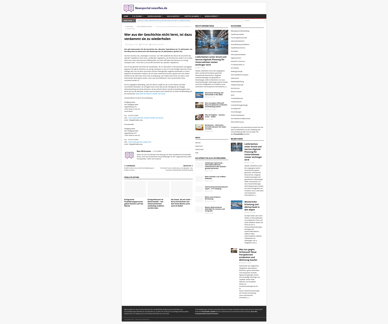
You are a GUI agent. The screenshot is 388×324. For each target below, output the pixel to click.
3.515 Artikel (157, 151)
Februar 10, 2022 (211, 201)
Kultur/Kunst (235, 78)
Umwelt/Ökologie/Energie (239, 105)
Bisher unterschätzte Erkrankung (212, 198)
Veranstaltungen (236, 112)
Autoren (198, 143)
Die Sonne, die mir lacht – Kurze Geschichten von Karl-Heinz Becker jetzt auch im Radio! (181, 202)
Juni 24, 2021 (210, 191)
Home (126, 16)
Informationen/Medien (238, 54)
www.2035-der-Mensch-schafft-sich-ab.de (150, 94)
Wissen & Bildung (154, 16)
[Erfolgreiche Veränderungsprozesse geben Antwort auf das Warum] (135, 189)
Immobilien (234, 51)
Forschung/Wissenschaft (239, 38)
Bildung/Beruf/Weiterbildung (240, 31)
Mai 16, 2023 (210, 119)
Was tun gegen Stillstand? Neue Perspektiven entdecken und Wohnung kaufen (216, 105)
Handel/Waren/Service (238, 48)
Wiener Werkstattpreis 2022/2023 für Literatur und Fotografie (215, 209)
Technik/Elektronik (237, 98)
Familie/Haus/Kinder (237, 34)
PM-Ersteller (144, 44)
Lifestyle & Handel (191, 16)
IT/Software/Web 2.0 (237, 65)
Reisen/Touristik (236, 92)
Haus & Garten (173, 16)
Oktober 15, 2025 (211, 109)
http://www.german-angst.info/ (140, 142)
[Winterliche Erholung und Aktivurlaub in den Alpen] (199, 95)
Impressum (199, 146)
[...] (226, 87)
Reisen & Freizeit (211, 16)
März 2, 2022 (210, 213)
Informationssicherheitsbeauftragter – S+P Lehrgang (216, 188)
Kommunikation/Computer (239, 75)
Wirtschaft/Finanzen (237, 122)
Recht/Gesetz (235, 88)
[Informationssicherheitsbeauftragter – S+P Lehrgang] (199, 189)
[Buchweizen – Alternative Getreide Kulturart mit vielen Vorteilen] (199, 127)
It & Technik (137, 16)
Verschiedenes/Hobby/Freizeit (240, 118)
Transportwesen (236, 102)
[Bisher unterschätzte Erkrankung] (199, 199)
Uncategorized (235, 108)
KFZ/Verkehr (235, 68)
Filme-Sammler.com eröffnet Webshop (215, 177)
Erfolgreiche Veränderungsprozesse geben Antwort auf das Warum (133, 202)
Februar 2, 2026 (211, 97)
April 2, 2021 (210, 181)
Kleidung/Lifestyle (236, 71)
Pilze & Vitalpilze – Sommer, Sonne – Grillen (215, 116)
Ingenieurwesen (236, 58)
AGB (196, 153)
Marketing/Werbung (237, 81)
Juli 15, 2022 (210, 170)
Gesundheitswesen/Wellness (240, 44)
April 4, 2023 (210, 131)
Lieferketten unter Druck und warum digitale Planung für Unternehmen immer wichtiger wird (210, 60)
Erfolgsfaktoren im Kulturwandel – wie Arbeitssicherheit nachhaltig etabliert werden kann (156, 203)
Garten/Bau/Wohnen (237, 41)
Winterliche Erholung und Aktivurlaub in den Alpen (214, 94)
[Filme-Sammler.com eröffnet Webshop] (199, 179)
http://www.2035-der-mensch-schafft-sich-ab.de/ (146, 118)
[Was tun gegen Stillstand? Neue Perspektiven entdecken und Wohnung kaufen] (199, 105)
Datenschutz (199, 149)
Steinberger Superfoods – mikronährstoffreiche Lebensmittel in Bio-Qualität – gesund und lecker (216, 165)
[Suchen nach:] (254, 20)
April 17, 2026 (201, 68)
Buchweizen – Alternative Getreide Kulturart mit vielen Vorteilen (215, 127)
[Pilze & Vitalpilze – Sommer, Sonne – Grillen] (199, 117)
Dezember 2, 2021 (132, 44)
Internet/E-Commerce (238, 61)
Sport (232, 95)
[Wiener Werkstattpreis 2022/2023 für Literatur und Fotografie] (199, 209)
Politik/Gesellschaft (158, 44)
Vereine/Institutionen (237, 115)
